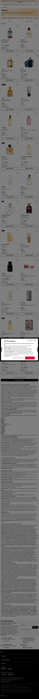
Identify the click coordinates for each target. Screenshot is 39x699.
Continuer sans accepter (31, 340)
